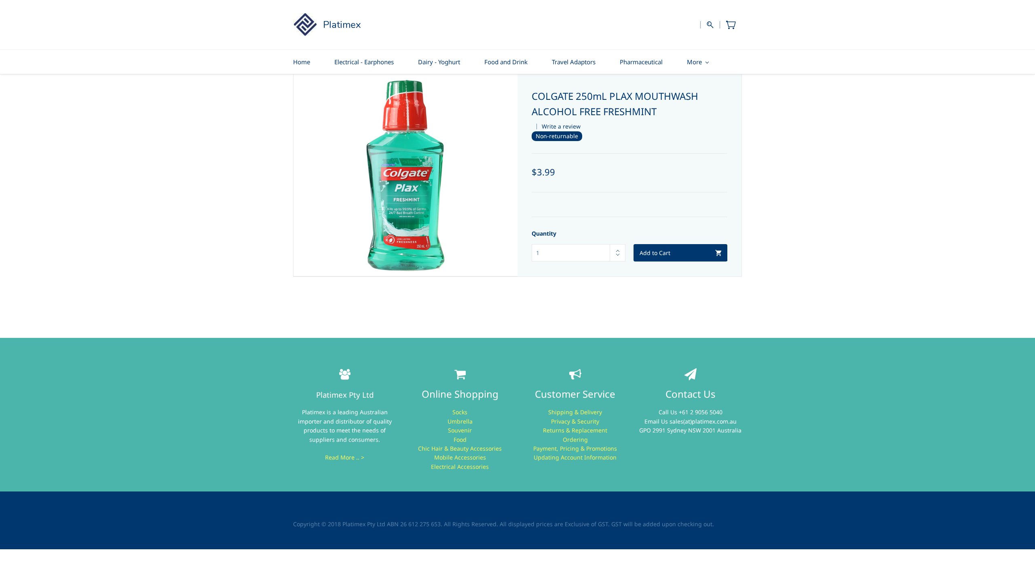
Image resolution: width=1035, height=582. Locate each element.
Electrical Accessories (460, 466)
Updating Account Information (575, 457)
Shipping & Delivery (575, 412)
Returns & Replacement (575, 430)
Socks (459, 412)
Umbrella (460, 421)
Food (460, 439)
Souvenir (460, 430)
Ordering (575, 439)
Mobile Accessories (460, 457)
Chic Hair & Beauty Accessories (460, 448)
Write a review (561, 126)
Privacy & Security (575, 421)
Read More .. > (344, 457)
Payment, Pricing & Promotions (575, 448)
